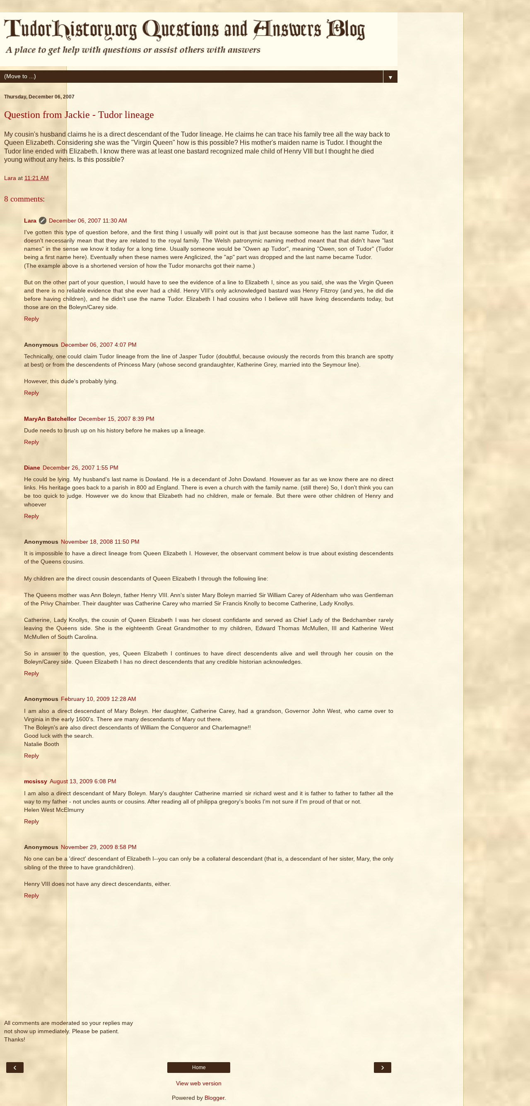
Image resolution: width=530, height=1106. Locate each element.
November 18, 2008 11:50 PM (100, 541)
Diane (32, 467)
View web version (199, 1083)
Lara (30, 220)
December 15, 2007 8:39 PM (116, 418)
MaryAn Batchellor (50, 418)
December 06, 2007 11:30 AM (88, 220)
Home (199, 1067)
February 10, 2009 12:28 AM (98, 699)
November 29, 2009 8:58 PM (99, 847)
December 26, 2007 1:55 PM (80, 467)
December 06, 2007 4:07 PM (99, 344)
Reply (31, 318)
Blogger (214, 1097)
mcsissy (35, 781)
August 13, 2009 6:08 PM (83, 781)
